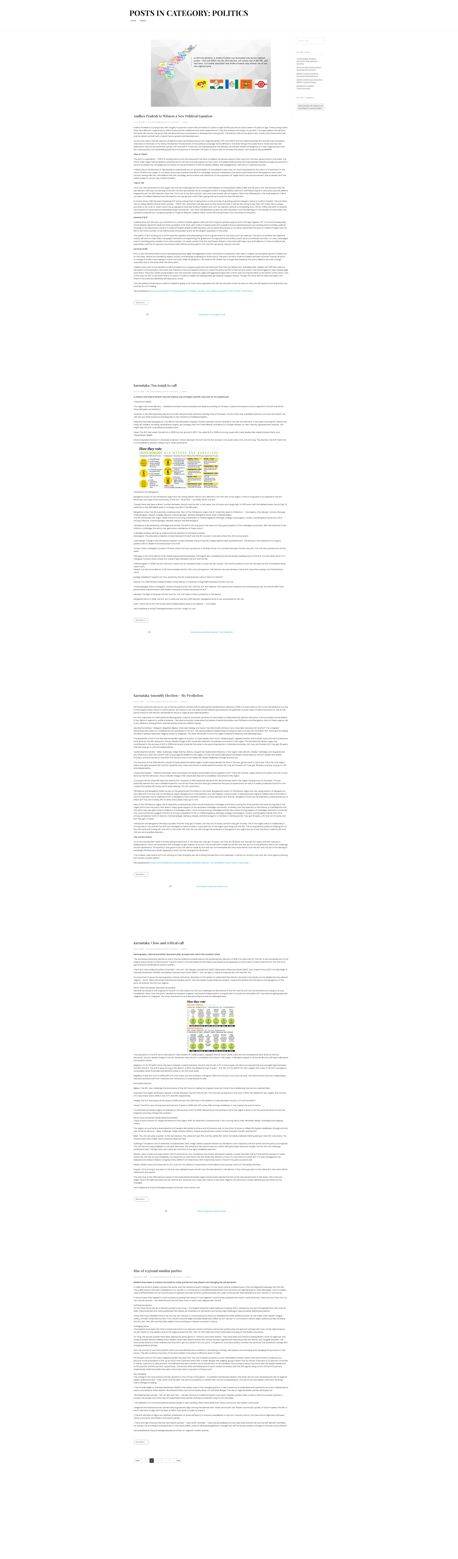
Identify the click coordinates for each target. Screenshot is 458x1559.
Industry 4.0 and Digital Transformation (310, 106)
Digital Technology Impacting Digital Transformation (309, 81)
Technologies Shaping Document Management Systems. (307, 61)
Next (172, 1460)
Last (178, 1460)
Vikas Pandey (304, 105)
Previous (143, 1460)
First (137, 1460)
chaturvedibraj (157, 122)
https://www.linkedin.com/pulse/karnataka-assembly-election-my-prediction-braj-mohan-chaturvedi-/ (200, 862)
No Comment (173, 122)
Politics (185, 122)
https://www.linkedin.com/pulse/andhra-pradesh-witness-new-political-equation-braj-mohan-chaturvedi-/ (201, 291)
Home (133, 20)
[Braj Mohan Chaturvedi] (167, 3)
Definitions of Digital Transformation (305, 87)
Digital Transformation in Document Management (307, 74)
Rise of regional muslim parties (158, 1271)
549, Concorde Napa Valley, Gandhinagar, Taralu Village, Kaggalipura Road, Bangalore (174, 1511)
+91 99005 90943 (169, 1523)
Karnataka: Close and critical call (159, 943)
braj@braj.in (166, 1533)
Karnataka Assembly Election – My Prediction (168, 695)
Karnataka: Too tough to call (155, 385)
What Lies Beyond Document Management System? (309, 68)
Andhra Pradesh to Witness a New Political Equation (173, 116)
